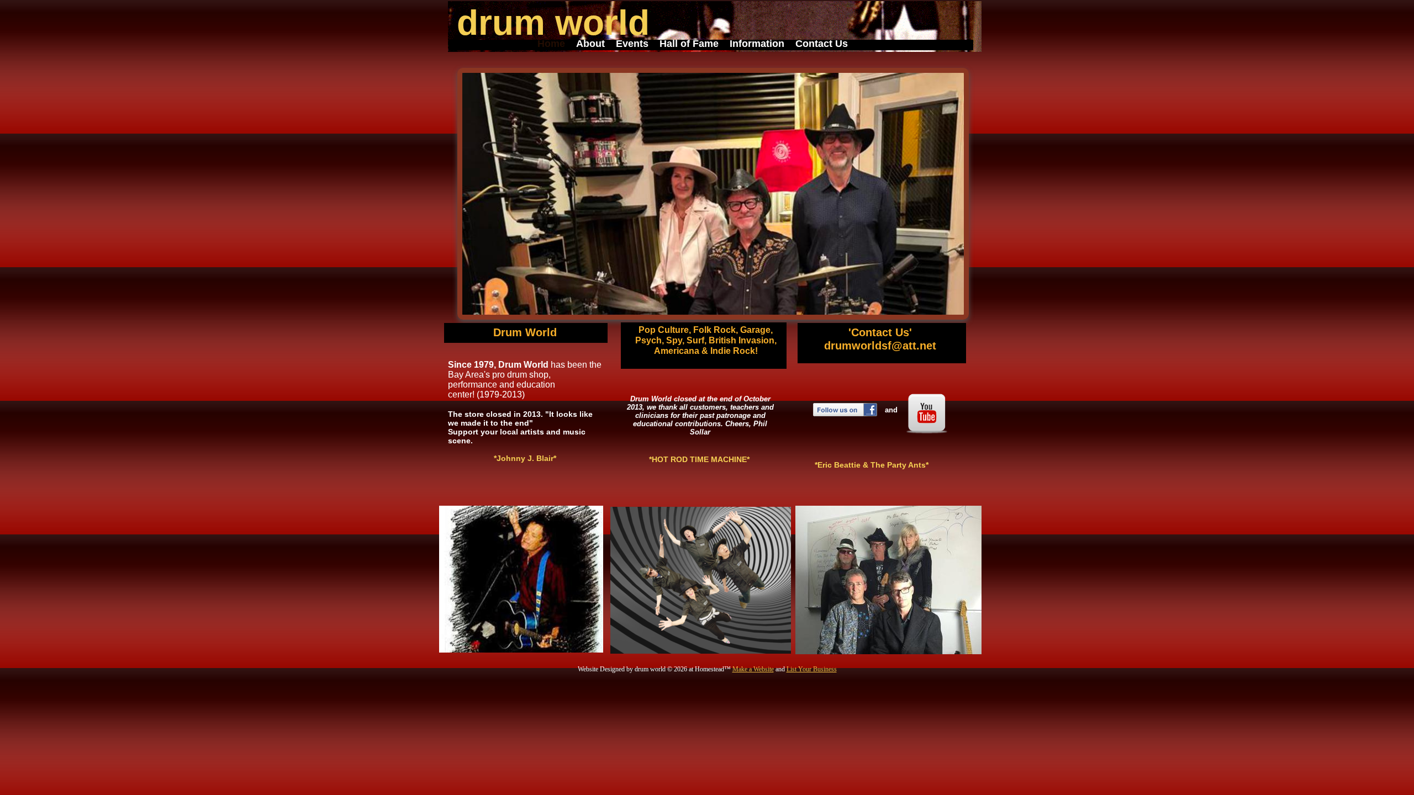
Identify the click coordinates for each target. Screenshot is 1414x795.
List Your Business (812, 669)
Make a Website (753, 669)
